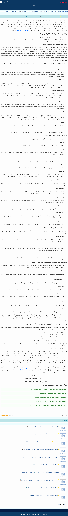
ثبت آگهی (5, 2)
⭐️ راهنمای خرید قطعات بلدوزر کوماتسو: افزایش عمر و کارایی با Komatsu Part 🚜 (42, 434)
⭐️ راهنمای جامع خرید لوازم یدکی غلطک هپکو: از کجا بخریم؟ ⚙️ (46, 464)
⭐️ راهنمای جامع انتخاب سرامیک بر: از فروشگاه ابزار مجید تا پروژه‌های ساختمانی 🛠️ (42, 488)
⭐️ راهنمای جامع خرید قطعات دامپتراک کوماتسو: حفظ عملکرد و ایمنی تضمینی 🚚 (43, 426)
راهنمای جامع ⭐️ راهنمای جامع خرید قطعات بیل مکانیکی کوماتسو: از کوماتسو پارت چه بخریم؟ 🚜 (39, 441)
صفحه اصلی (58, 11)
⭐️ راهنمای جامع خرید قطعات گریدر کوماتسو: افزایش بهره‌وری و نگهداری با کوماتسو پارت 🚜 (40, 449)
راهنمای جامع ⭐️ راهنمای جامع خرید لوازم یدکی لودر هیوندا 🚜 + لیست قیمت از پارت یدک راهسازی (25, 11)
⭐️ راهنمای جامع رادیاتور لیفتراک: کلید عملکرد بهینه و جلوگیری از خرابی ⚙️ (44, 495)
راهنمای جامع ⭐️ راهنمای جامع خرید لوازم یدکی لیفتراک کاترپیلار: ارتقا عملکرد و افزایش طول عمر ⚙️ (39, 457)
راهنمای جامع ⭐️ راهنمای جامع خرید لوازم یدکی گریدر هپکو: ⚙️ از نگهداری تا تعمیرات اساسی (40, 472)
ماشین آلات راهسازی (50, 11)
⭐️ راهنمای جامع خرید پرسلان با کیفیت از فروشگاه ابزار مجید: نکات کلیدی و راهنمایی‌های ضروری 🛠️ (39, 480)
